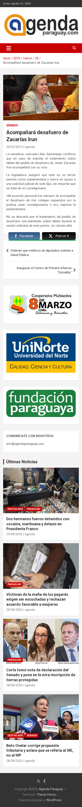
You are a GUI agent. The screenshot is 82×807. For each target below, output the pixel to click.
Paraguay (34, 509)
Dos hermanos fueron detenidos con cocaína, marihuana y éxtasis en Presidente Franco (37, 524)
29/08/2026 (14, 534)
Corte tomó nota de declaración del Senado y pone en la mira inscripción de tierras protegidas (40, 675)
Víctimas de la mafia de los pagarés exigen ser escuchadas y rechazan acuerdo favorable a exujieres (37, 599)
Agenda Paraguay (51, 789)
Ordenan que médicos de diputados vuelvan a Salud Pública (42, 253)
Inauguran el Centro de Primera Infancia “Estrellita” (44, 270)
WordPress (54, 800)
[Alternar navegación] (8, 48)
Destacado (15, 509)
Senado (12, 125)
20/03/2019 (14, 147)
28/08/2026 (14, 609)
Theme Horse (46, 794)
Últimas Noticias (22, 461)
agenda (30, 147)
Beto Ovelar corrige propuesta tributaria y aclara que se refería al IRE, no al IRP (39, 750)
